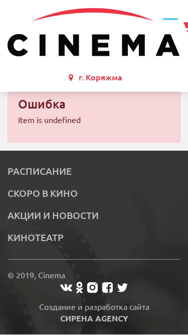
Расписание (40, 171)
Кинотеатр (36, 237)
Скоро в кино (43, 193)
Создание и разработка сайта (94, 312)
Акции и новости (53, 215)
